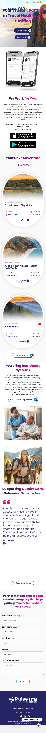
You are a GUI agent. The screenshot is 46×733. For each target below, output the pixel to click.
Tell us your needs (10, 660)
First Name (11, 615)
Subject (5, 649)
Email (8, 638)
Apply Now (21, 220)
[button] (40, 20)
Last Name (11, 627)
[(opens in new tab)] (23, 136)
